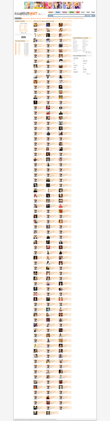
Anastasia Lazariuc (40, 80)
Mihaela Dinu (52, 148)
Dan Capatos (52, 49)
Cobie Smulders (66, 308)
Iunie (25, 27)
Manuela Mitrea (66, 132)
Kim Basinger (40, 132)
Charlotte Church (40, 313)
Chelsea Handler (66, 267)
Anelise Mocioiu (40, 230)
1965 (83, 65)
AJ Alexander (52, 334)
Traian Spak (65, 44)
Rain (63, 329)
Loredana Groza (40, 65)
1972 (83, 58)
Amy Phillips (39, 396)
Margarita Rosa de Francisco (53, 174)
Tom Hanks (39, 236)
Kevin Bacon (65, 318)
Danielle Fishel (53, 391)
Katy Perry (52, 267)
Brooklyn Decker (53, 256)
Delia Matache (65, 49)
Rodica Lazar (65, 153)
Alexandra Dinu (40, 122)
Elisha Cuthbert (65, 236)
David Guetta (52, 179)
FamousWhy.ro (24, 419)
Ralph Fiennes (52, 241)
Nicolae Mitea (65, 117)
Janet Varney (65, 396)
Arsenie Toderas (53, 158)
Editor (83, 47)
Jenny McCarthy (66, 287)
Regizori (75, 42)
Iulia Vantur (52, 60)
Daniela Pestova (53, 189)
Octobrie (25, 29)
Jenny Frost (65, 375)
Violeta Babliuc (40, 127)
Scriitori (84, 50)
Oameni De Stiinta (86, 51)
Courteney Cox (53, 261)
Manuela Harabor (53, 70)
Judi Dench (65, 225)
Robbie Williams (66, 127)
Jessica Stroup (65, 303)
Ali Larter (52, 137)
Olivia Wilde (65, 251)
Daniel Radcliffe (53, 236)
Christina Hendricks (54, 277)
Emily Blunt (39, 272)
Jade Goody (52, 365)
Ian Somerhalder (53, 184)
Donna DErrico (65, 406)
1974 (84, 63)
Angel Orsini (52, 375)
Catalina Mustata (66, 91)
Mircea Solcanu (40, 137)
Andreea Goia (52, 101)
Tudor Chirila (39, 75)
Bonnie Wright (40, 308)
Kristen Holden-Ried (41, 412)
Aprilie (25, 26)
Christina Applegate (41, 111)
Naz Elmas (39, 153)
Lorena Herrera (40, 168)
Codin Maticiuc (53, 34)
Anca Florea (39, 70)
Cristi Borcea (39, 39)
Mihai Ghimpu (65, 205)
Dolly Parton (65, 179)
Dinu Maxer (52, 23)
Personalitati (76, 45)
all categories (88, 52)
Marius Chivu (65, 80)
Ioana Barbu (65, 174)
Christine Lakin (53, 215)
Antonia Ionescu (53, 122)
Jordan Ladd (39, 365)
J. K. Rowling (40, 251)
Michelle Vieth (52, 386)
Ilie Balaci (64, 122)
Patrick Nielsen (53, 349)
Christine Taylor (40, 318)
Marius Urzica (65, 106)
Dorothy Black (65, 365)
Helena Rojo (39, 210)
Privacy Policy (45, 419)
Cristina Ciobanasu (66, 39)
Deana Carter (39, 386)
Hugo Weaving (53, 246)
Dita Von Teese (65, 261)
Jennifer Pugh (52, 396)
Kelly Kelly (39, 158)
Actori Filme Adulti (77, 50)
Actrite (83, 39)
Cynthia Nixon (65, 282)
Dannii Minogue (66, 334)
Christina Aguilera (66, 148)
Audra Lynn (65, 220)
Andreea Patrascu (53, 44)
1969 (74, 63)
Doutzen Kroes (40, 277)
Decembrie (26, 31)
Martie (20, 26)
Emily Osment (65, 272)
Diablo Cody (65, 246)
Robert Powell (40, 184)
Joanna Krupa (40, 194)
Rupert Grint (65, 199)
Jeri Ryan (64, 163)
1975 (75, 65)
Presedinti (75, 51)
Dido (38, 293)
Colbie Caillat (52, 360)
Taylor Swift (52, 220)
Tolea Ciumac (52, 29)
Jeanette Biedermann (54, 344)
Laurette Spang (65, 324)
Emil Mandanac (66, 142)
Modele (84, 46)
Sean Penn (52, 194)
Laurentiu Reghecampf (54, 39)
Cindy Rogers (52, 318)
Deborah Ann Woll (53, 381)
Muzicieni (75, 46)
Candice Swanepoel (41, 220)
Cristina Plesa (40, 334)
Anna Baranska (53, 308)
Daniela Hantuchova (54, 272)
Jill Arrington (65, 391)
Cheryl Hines (39, 370)
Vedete (83, 42)
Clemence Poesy (53, 355)
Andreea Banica (66, 54)
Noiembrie (21, 31)
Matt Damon (65, 241)
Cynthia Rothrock (66, 168)
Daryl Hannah (65, 277)
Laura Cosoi (39, 54)
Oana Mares (39, 44)
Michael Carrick (53, 401)
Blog (55, 419)
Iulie (20, 28)
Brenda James (52, 210)
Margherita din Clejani (41, 34)
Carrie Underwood (40, 391)
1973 (84, 72)
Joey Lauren (39, 375)
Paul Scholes (65, 381)
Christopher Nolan (53, 412)
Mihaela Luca (65, 86)
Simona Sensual (40, 60)
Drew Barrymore (53, 287)
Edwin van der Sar (40, 324)
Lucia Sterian (65, 101)
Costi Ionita (65, 65)
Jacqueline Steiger (66, 401)
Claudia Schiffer (66, 215)
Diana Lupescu (65, 70)
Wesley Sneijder (66, 210)
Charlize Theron (40, 148)
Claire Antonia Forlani (67, 230)
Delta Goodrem (40, 329)
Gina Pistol (65, 29)
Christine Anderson (66, 370)
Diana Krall (52, 199)
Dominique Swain (66, 137)
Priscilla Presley (53, 91)
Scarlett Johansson (40, 142)
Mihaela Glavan (66, 75)
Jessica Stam (39, 355)
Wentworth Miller (40, 189)
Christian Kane (53, 339)
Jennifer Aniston (53, 127)
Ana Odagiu (52, 54)
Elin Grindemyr (53, 251)
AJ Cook (51, 168)
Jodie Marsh (39, 215)
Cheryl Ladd (39, 199)
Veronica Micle (65, 34)
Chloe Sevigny (40, 282)
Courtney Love (65, 344)
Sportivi (84, 48)
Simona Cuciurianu (41, 163)
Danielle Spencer (40, 303)
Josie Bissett (52, 96)
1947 (75, 72)
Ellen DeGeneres (40, 174)
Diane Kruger (52, 303)
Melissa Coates (53, 225)
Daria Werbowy (40, 349)
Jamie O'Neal (39, 406)
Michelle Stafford (40, 360)
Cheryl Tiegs (39, 298)
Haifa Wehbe (52, 86)
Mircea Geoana (40, 96)
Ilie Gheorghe (65, 194)
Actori (74, 39)
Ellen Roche (65, 339)
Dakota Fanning (40, 267)
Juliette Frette (52, 282)
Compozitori (85, 45)
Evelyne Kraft (52, 329)
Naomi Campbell (53, 153)
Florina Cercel (40, 86)
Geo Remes (39, 241)
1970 (75, 58)
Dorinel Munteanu (66, 96)
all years (89, 73)
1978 (84, 67)
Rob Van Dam (65, 256)
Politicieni (75, 47)
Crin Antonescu (40, 106)
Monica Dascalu (40, 29)
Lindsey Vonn (52, 313)
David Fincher (52, 205)
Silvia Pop (52, 80)
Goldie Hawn (52, 142)
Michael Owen (65, 386)
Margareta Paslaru (66, 60)
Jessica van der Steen (54, 370)
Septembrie (21, 29)
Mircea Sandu (65, 111)
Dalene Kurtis (65, 298)
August (25, 28)
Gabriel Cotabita (53, 111)
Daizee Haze (65, 313)
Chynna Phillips (40, 381)
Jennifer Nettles (66, 360)
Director (75, 43)
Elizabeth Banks (40, 246)
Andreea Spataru (40, 91)
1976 (85, 61)
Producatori (85, 43)
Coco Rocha (52, 324)
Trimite (49, 419)
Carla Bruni (52, 106)
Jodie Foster (39, 225)
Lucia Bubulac (52, 65)
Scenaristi (75, 41)
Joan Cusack (39, 339)
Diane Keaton (52, 293)
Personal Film (85, 41)
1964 (74, 67)
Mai (20, 27)
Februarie (26, 25)
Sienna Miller (52, 230)
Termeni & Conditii (39, 419)
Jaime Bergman (65, 293)
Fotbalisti (75, 48)
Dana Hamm (65, 189)
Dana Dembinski (40, 117)
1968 (74, 69)
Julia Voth (64, 355)
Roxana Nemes (65, 23)
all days (27, 55)
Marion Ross (52, 406)
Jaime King (39, 179)
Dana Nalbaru (52, 75)
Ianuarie (20, 25)
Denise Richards (40, 261)
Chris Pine (65, 349)
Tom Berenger (52, 298)
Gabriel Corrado (53, 132)
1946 (85, 69)
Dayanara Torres (66, 158)
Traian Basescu (40, 101)
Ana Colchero (65, 184)
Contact (53, 419)
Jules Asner (39, 256)
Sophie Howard (40, 205)
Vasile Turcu (52, 117)
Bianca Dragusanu (40, 23)
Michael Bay (39, 287)
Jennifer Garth (40, 401)
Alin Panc (52, 163)
